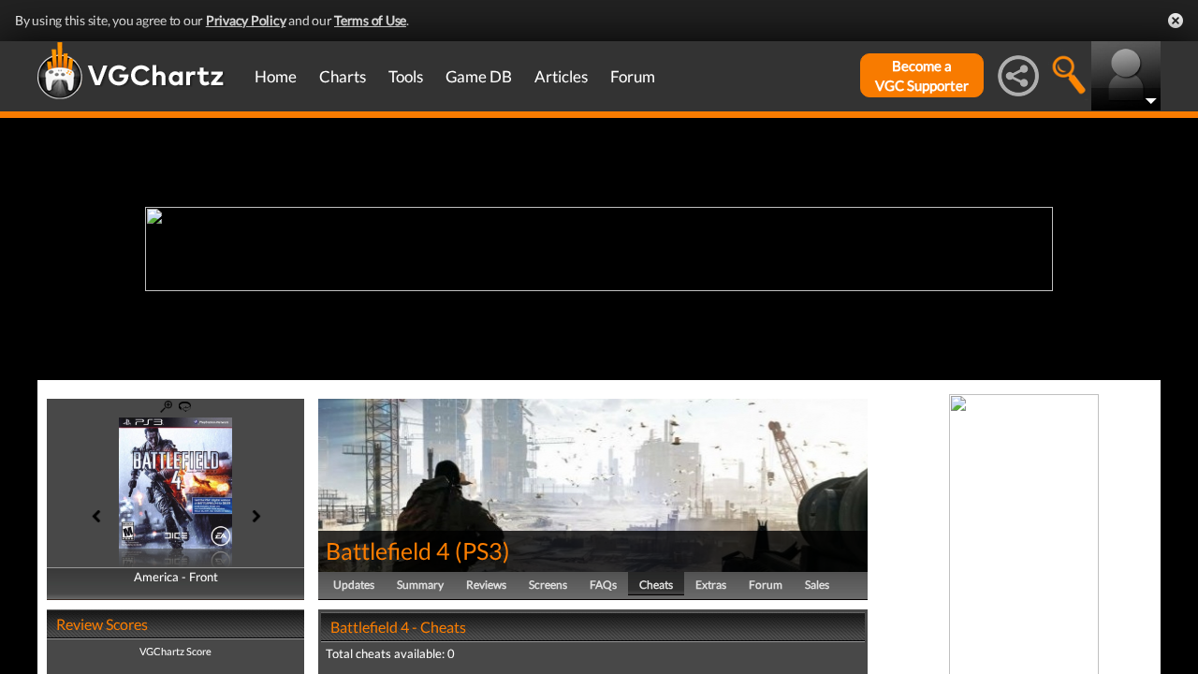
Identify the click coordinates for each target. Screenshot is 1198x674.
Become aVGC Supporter (922, 75)
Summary (420, 585)
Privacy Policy (246, 20)
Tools (405, 76)
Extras (710, 585)
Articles (561, 76)
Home (276, 76)
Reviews (486, 585)
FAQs (603, 585)
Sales (817, 585)
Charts (342, 76)
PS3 (482, 550)
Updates (353, 585)
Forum (632, 76)
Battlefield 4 (388, 550)
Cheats (656, 585)
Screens (548, 585)
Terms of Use (370, 20)
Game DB (479, 76)
